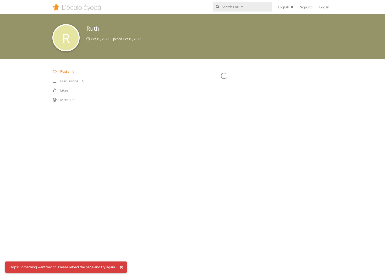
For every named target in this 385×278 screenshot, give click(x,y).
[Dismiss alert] (121, 267)
